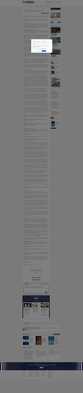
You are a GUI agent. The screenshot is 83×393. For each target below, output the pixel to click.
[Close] (51, 40)
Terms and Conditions (37, 46)
